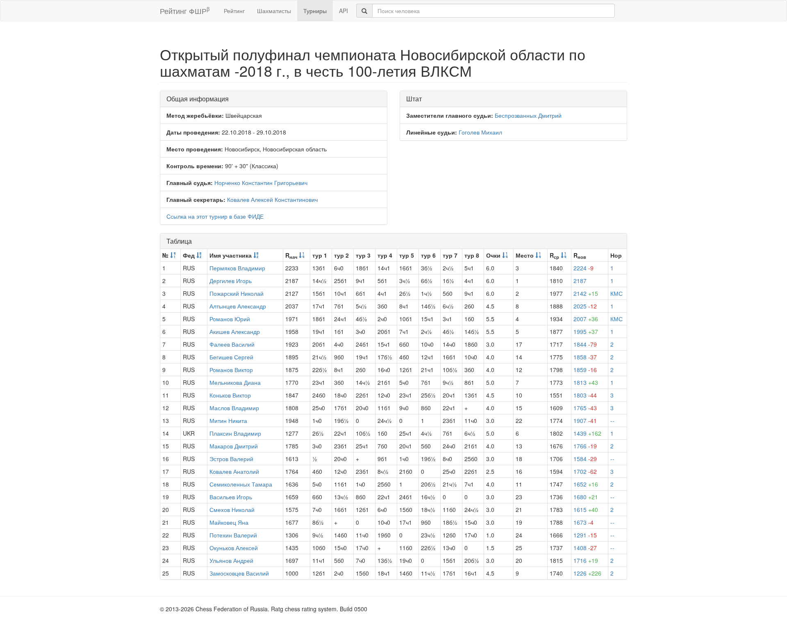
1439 (587, 433)
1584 (585, 459)
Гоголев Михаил (480, 132)
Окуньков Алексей (233, 548)
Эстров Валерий (231, 459)
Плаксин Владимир (235, 433)
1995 (585, 331)
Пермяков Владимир (237, 268)
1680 (585, 497)
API (343, 11)
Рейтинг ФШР (184, 10)
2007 (585, 319)
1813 (585, 382)
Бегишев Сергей (231, 357)
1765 (585, 408)
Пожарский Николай (236, 293)
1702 (585, 471)
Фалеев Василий (232, 344)
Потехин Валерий (233, 535)
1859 (585, 370)
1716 (585, 560)
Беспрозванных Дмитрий (528, 115)
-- (612, 420)
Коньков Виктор (230, 395)
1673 (583, 522)
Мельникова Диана (235, 382)
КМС (616, 293)
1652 (585, 484)
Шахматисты (274, 11)
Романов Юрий (229, 319)
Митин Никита (228, 420)
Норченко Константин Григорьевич (260, 182)
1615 (585, 509)
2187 (580, 281)
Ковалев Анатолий (234, 471)
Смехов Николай (232, 509)
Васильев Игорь (230, 497)
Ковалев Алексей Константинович (272, 199)
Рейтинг (234, 11)
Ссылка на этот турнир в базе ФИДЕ (215, 216)
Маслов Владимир (234, 408)
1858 (585, 357)
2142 (585, 293)
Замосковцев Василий (239, 573)
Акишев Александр (234, 331)
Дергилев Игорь (230, 281)
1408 (585, 548)
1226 (587, 573)
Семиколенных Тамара (240, 484)
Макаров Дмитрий (233, 446)
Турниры (315, 11)
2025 (585, 306)
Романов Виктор (231, 370)
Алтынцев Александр (237, 306)
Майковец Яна (228, 522)
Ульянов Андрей (231, 560)
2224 (583, 268)
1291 (585, 535)
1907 (585, 420)
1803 (585, 395)
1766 (585, 446)
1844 (585, 344)
